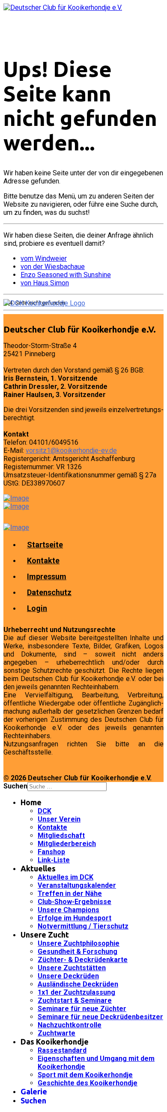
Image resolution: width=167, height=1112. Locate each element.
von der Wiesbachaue (53, 267)
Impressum (46, 576)
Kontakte (43, 560)
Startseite (45, 544)
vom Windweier (44, 258)
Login (37, 608)
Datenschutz (49, 592)
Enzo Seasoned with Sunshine (66, 275)
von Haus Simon (45, 283)
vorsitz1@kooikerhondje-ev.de (71, 450)
